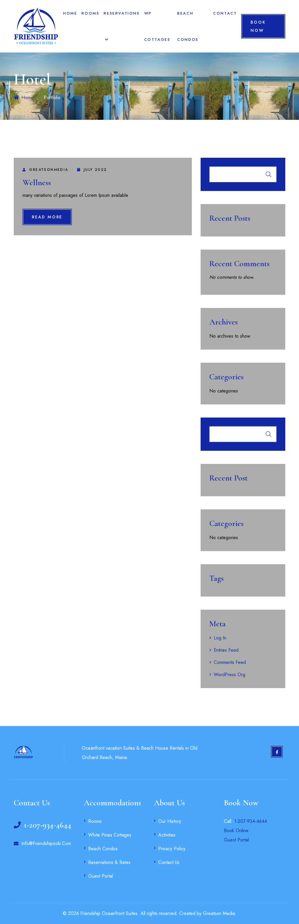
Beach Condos (103, 848)
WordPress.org (229, 674)
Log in (220, 637)
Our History (169, 821)
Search (269, 174)
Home (70, 13)
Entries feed (226, 650)
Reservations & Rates (109, 862)
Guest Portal (100, 876)
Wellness (36, 182)
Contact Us (169, 862)
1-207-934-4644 (250, 821)
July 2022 (95, 169)
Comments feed (230, 662)
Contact (225, 13)
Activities (166, 835)
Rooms (90, 13)
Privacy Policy (171, 848)
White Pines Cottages (109, 835)
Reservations (122, 13)
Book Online (236, 830)
